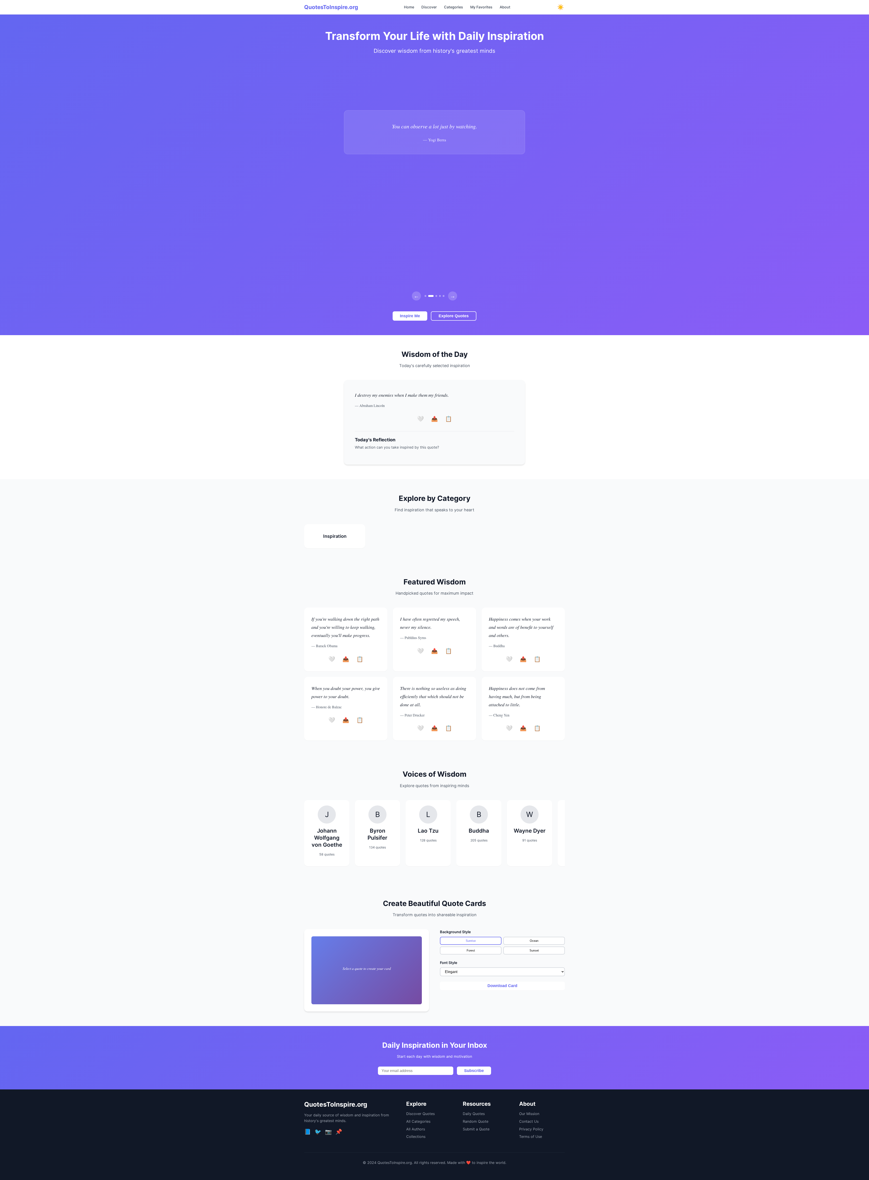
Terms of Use (530, 1136)
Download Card (502, 985)
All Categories (418, 1121)
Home (409, 7)
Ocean (534, 940)
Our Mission (529, 1113)
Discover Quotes (420, 1113)
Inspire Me (410, 316)
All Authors (415, 1129)
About (505, 7)
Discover (429, 7)
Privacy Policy (531, 1129)
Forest (471, 950)
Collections (415, 1136)
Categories (453, 7)
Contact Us (529, 1121)
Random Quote (475, 1121)
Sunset (534, 950)
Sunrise (471, 940)
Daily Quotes (474, 1113)
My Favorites (481, 7)
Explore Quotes (454, 316)
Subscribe (474, 1070)
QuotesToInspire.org (331, 7)
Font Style (448, 962)
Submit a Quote (476, 1129)
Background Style (455, 932)
